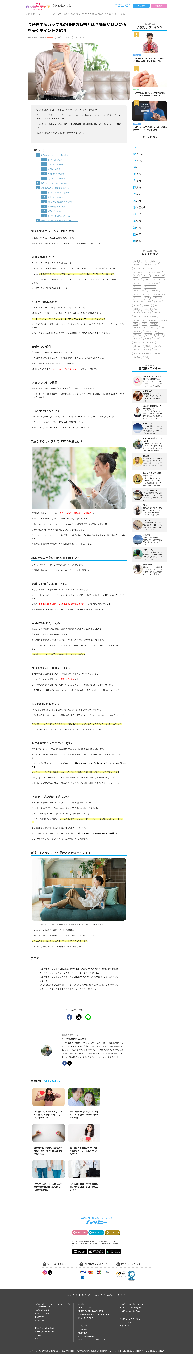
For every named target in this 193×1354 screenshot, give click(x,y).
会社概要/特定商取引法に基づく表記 (90, 1311)
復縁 (154, 316)
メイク (150, 294)
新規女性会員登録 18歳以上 (45, 1328)
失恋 (138, 174)
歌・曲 (154, 327)
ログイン (113, 1232)
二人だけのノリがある (53, 178)
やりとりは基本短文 (53, 164)
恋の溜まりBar (152, 320)
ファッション (154, 290)
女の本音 (146, 312)
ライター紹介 (122, 1295)
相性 (147, 338)
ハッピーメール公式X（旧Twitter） (132, 1304)
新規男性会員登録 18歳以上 (45, 1332)
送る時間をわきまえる (53, 206)
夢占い (155, 309)
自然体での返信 (51, 169)
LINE (59, 37)
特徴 (76, 37)
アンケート (142, 147)
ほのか (150, 268)
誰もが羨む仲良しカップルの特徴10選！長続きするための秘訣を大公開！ (84, 1115)
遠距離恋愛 (158, 353)
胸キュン (138, 346)
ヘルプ (37, 1339)
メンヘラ (138, 298)
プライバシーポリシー (85, 1308)
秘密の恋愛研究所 (140, 342)
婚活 (138, 181)
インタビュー (139, 272)
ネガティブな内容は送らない (56, 215)
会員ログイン (39, 1335)
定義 (138, 187)
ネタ (156, 283)
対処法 (146, 316)
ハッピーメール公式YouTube (130, 1311)
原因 (136, 309)
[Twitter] (79, 1017)
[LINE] (88, 1017)
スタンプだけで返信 (53, 173)
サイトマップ (124, 1326)
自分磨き (159, 346)
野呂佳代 (138, 357)
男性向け (138, 338)
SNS (145, 261)
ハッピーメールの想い (43, 1313)
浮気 (163, 327)
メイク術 (160, 294)
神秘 (138, 234)
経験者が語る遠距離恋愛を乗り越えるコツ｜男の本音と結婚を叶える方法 (48, 1151)
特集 (138, 227)
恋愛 (65, 14)
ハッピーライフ (55, 14)
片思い (139, 214)
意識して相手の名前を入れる (56, 192)
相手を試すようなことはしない (57, 211)
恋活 (138, 201)
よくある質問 (39, 1320)
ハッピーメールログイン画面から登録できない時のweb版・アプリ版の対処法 (149, 60)
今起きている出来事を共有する (57, 201)
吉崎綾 (146, 309)
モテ (147, 298)
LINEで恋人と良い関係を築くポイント (54, 187)
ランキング (158, 298)
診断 (136, 89)
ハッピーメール (151, 287)
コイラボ (146, 276)
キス (136, 276)
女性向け (157, 312)
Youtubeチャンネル (152, 264)
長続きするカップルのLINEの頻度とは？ (55, 183)
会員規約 (81, 1304)
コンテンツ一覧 (125, 1322)
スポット (138, 279)
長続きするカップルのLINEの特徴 (52, 154)
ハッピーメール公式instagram (130, 1308)
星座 (136, 327)
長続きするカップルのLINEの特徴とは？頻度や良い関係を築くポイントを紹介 (98, 14)
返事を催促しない (52, 159)
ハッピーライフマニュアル (103, 1295)
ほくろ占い (138, 268)
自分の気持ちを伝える (53, 197)
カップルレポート (84, 1326)
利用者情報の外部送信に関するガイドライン (93, 1314)
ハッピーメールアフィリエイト (131, 1319)
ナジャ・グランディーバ (142, 283)
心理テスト (138, 320)
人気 (150, 301)
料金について (39, 1317)
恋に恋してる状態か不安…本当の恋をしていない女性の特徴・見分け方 (84, 1151)
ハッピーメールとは (42, 1310)
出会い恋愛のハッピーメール (36, 14)
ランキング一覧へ (150, 137)
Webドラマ (155, 261)
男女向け (83, 37)
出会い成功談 (82, 1329)
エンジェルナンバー (155, 272)
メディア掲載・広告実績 (86, 1336)
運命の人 (146, 353)
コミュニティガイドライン (87, 1318)
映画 (145, 327)
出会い (137, 55)
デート (161, 279)
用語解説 (138, 335)
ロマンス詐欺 (139, 301)
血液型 (147, 349)
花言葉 (137, 349)
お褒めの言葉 (82, 1333)
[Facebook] (69, 1017)
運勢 (136, 353)
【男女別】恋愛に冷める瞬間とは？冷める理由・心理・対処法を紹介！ (84, 1187)
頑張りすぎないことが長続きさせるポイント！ (57, 220)
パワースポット (139, 290)
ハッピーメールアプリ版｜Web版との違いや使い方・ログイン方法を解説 (150, 128)
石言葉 (157, 338)
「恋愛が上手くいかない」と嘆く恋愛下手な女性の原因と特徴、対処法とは (48, 1115)
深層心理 (140, 207)
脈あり (148, 346)
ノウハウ (138, 287)
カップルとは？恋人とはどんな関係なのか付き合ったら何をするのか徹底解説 (48, 1187)
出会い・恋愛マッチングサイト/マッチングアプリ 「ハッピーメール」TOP (52, 1305)
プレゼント (138, 294)
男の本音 (149, 335)
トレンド (140, 160)
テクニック (67, 37)
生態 (156, 331)
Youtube (137, 264)
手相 (145, 324)
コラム (139, 154)
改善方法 (154, 324)
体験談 (159, 301)
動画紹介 (147, 305)
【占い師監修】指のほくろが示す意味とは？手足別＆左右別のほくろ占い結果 (149, 94)
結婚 (153, 342)
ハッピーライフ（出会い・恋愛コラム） (92, 1340)
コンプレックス (159, 276)
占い (157, 305)
